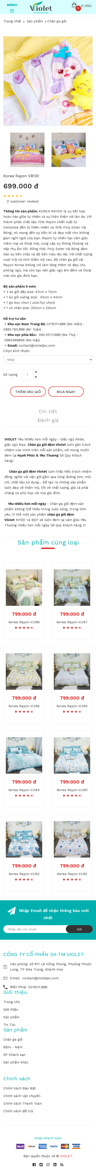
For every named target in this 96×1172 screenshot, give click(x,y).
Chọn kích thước (16, 351)
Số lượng (10, 375)
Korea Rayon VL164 (24, 790)
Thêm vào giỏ (28, 392)
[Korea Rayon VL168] (24, 587)
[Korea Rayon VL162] (24, 839)
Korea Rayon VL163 (72, 790)
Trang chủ (11, 1002)
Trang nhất (12, 21)
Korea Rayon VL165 (72, 706)
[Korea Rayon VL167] (72, 587)
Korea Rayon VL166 (24, 706)
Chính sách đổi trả (18, 1111)
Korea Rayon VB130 (21, 175)
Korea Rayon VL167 (72, 622)
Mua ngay (66, 392)
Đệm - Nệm (13, 1047)
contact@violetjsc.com (40, 978)
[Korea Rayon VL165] (72, 671)
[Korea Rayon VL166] (24, 671)
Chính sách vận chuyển (21, 1096)
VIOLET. (66, 1156)
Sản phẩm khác (15, 1062)
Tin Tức (9, 1025)
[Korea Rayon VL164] (24, 755)
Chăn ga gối (12, 1040)
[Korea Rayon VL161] (72, 839)
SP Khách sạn (14, 1055)
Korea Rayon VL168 (24, 622)
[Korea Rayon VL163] (72, 755)
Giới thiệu (10, 1010)
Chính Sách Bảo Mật (19, 1088)
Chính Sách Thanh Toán (22, 1104)
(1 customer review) (23, 201)
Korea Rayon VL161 (72, 874)
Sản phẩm (11, 1017)
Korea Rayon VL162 (24, 874)
